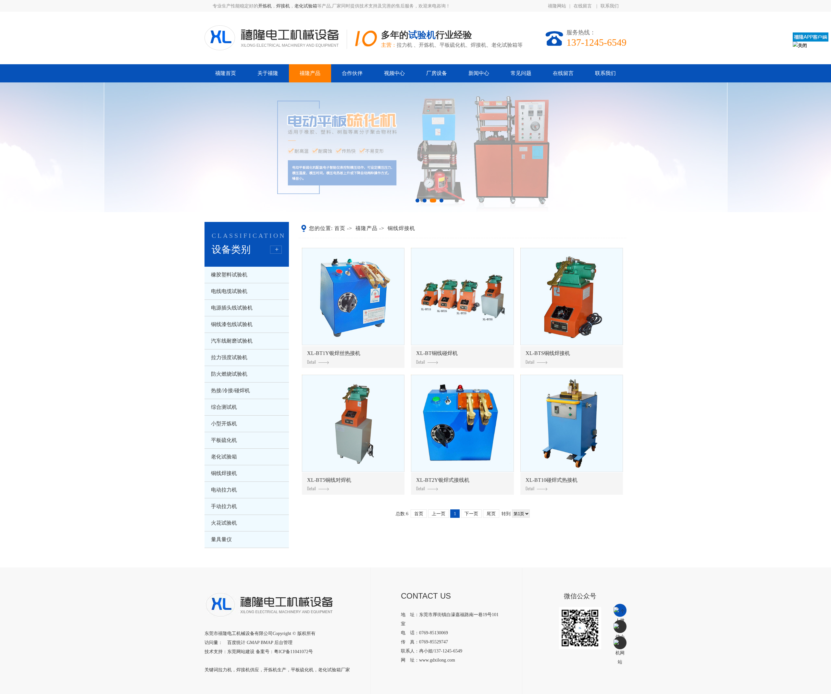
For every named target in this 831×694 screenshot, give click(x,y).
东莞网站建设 (240, 651)
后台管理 (283, 642)
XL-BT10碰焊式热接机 (551, 480)
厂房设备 (436, 73)
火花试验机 (224, 523)
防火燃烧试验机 (229, 374)
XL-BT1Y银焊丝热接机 (333, 353)
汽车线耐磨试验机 (232, 341)
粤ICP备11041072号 (293, 651)
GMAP (253, 642)
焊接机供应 (247, 669)
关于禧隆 (267, 73)
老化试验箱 (305, 6)
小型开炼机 (224, 423)
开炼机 (265, 6)
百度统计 (236, 642)
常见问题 (521, 73)
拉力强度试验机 (229, 357)
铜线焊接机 (224, 473)
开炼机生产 (275, 669)
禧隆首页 (225, 73)
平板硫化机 (224, 440)
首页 (339, 228)
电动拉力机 (224, 490)
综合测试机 (224, 407)
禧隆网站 (557, 6)
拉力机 (225, 669)
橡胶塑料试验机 (229, 274)
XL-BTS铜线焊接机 (548, 353)
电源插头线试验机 (232, 307)
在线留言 (583, 6)
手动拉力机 (224, 506)
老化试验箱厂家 (334, 669)
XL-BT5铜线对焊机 (329, 480)
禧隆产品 (310, 73)
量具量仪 (221, 539)
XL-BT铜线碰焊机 (437, 353)
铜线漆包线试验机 (232, 324)
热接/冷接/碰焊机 (230, 390)
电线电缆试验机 (229, 291)
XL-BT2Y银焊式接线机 (442, 480)
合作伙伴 (352, 73)
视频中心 (394, 73)
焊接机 (283, 6)
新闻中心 (478, 73)
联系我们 (610, 6)
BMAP (267, 642)
